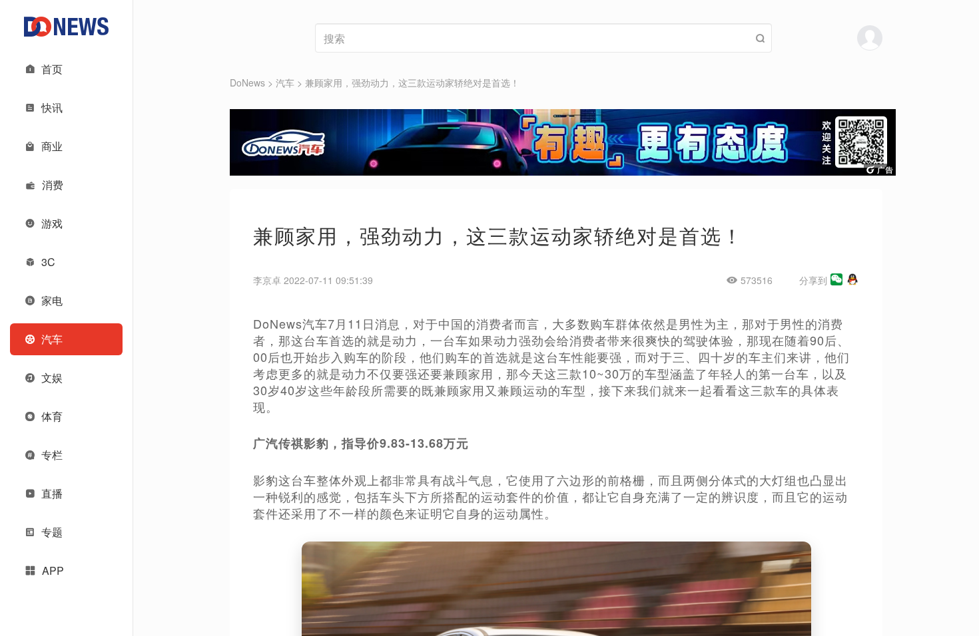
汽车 (285, 82)
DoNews (247, 82)
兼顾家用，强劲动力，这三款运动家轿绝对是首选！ (412, 82)
